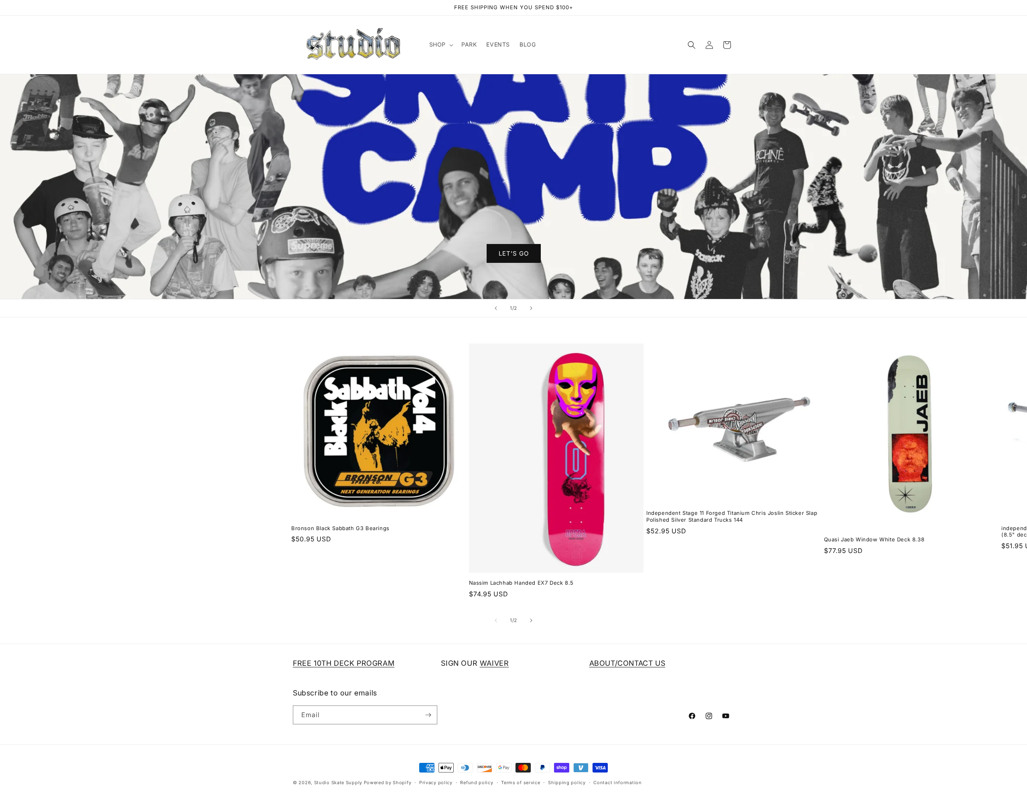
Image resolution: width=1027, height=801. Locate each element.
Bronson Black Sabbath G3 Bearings (340, 528)
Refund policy (476, 782)
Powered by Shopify (388, 782)
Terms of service (520, 782)
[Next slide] (531, 308)
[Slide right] (531, 620)
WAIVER (494, 663)
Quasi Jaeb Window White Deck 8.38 (874, 539)
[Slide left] (496, 620)
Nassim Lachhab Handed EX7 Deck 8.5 (521, 582)
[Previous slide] (496, 308)
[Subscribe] (428, 714)
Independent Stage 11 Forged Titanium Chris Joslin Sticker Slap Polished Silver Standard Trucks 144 (731, 516)
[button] (440, 44)
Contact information (617, 782)
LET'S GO (514, 253)
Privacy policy (436, 782)
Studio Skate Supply (338, 782)
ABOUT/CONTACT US (627, 663)
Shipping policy (567, 782)
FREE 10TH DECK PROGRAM (343, 663)
